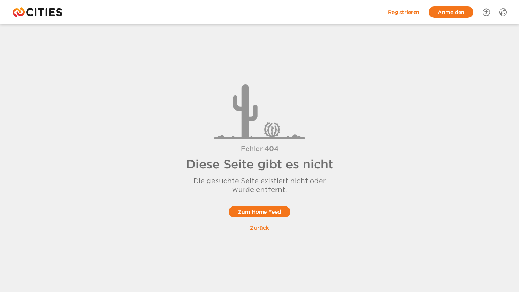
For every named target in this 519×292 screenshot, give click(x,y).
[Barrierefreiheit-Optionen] (486, 12)
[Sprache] (503, 12)
